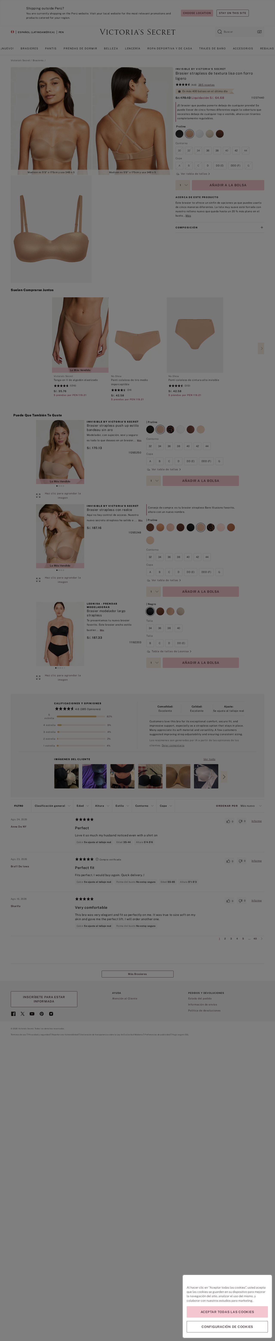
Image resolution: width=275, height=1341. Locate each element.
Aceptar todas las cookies (227, 1312)
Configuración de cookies (227, 1327)
